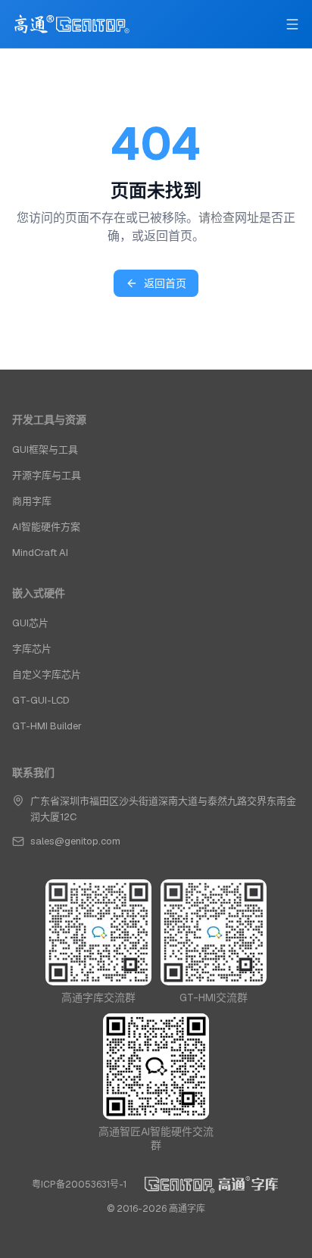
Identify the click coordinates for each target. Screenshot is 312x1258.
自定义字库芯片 (46, 674)
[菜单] (292, 24)
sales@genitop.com (75, 841)
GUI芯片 (30, 623)
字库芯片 (31, 648)
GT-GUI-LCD (41, 700)
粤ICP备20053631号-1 (79, 1184)
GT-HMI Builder (47, 726)
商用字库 (31, 501)
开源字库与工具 (46, 475)
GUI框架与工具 (45, 449)
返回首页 (165, 283)
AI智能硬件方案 (46, 526)
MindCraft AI (40, 552)
